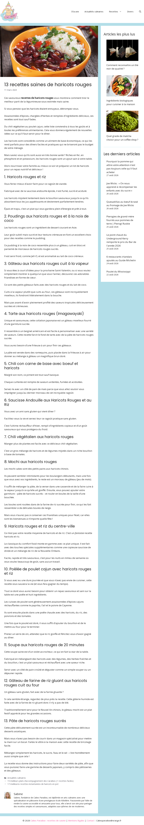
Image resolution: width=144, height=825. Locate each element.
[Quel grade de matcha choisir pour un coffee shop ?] (122, 130)
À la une (75, 11)
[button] (140, 11)
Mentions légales (76, 820)
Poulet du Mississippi (118, 271)
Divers (130, 11)
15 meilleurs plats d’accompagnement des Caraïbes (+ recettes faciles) (40, 781)
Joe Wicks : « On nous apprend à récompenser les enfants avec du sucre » (121, 187)
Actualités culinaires (94, 11)
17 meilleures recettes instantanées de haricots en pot (32, 784)
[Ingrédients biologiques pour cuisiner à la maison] (122, 94)
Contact (90, 820)
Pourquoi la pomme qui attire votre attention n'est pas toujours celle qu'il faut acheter (121, 167)
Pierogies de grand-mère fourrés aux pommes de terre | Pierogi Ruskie (120, 220)
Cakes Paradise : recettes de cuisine (48, 820)
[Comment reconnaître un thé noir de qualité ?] (122, 59)
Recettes (113, 11)
